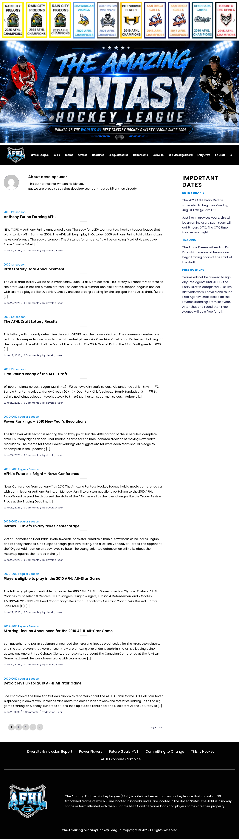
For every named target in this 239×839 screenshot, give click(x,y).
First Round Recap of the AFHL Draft (35, 374)
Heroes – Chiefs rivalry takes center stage (41, 526)
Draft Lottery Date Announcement (34, 269)
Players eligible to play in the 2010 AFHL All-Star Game (52, 578)
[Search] (230, 155)
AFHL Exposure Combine (121, 759)
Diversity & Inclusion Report (49, 751)
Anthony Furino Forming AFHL (30, 216)
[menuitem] (21, 155)
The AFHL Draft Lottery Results (31, 321)
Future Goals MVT (124, 751)
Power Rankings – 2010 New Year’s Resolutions (45, 421)
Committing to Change (164, 751)
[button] (4, 20)
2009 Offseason (15, 212)
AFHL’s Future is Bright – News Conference (41, 473)
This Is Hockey (202, 751)
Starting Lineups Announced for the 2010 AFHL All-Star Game (58, 630)
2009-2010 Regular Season (21, 417)
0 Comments (31, 250)
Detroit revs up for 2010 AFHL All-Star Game (42, 683)
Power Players (90, 751)
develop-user (54, 250)
